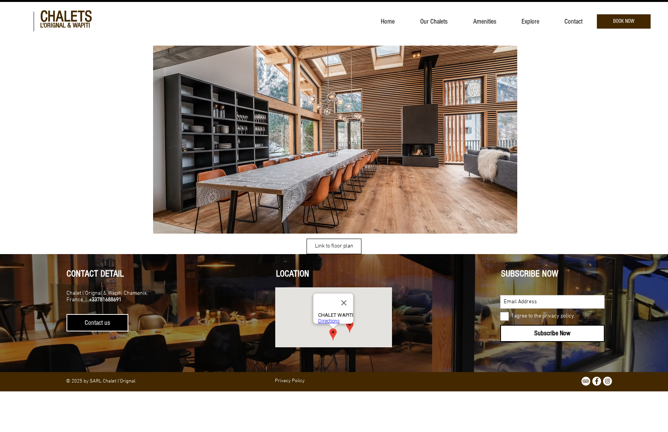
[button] (335, 140)
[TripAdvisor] (585, 381)
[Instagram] (607, 381)
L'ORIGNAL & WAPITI (65, 25)
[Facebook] (596, 381)
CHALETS (66, 16)
